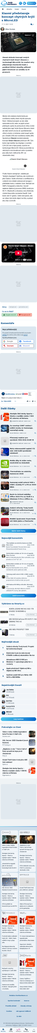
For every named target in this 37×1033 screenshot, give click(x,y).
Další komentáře (19, 595)
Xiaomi (24, 9)
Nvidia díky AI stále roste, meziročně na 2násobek (21, 462)
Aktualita (9, 9)
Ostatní (17, 9)
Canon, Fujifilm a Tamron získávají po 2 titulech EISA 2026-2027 (27, 981)
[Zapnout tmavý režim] (24, 3)
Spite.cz (5, 764)
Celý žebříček (19, 719)
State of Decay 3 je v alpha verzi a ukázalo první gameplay (26, 906)
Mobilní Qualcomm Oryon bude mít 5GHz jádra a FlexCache (23, 520)
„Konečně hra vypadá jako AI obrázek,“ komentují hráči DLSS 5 (9, 866)
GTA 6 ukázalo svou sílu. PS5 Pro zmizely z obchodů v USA (27, 868)
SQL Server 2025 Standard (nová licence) (15, 741)
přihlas (4, 335)
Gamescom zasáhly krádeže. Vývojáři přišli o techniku (9, 987)
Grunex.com (6, 736)
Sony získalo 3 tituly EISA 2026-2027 (26, 988)
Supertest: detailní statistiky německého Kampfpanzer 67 (26, 946)
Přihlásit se (31, 3)
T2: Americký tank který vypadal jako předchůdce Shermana (27, 938)
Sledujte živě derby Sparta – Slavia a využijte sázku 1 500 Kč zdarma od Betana (22, 416)
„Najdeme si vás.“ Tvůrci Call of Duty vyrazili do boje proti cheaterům (14, 751)
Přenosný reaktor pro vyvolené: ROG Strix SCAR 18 (22, 439)
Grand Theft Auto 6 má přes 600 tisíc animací (14, 761)
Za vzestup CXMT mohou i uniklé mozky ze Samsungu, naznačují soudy (21, 428)
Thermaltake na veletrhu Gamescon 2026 (20, 472)
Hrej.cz (4, 756)
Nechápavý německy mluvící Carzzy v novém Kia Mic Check (9, 948)
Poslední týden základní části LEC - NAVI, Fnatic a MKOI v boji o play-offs (9, 939)
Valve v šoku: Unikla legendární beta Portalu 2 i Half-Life (14, 733)
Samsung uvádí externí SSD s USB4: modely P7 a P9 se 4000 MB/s (23, 484)
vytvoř (26, 335)
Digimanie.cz (6, 775)
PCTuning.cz (6, 745)
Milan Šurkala (10, 29)
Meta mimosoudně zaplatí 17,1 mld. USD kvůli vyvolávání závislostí (22, 451)
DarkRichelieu (10, 394)
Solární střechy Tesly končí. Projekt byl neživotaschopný (22, 509)
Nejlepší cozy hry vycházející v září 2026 (9, 969)
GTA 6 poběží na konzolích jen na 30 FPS (9, 905)
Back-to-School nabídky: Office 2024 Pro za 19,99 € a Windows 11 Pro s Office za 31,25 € (22, 496)
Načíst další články (18, 531)
